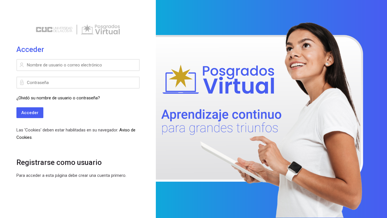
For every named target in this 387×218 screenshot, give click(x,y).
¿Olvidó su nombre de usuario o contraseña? (58, 97)
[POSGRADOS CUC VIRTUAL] (78, 29)
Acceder (30, 112)
